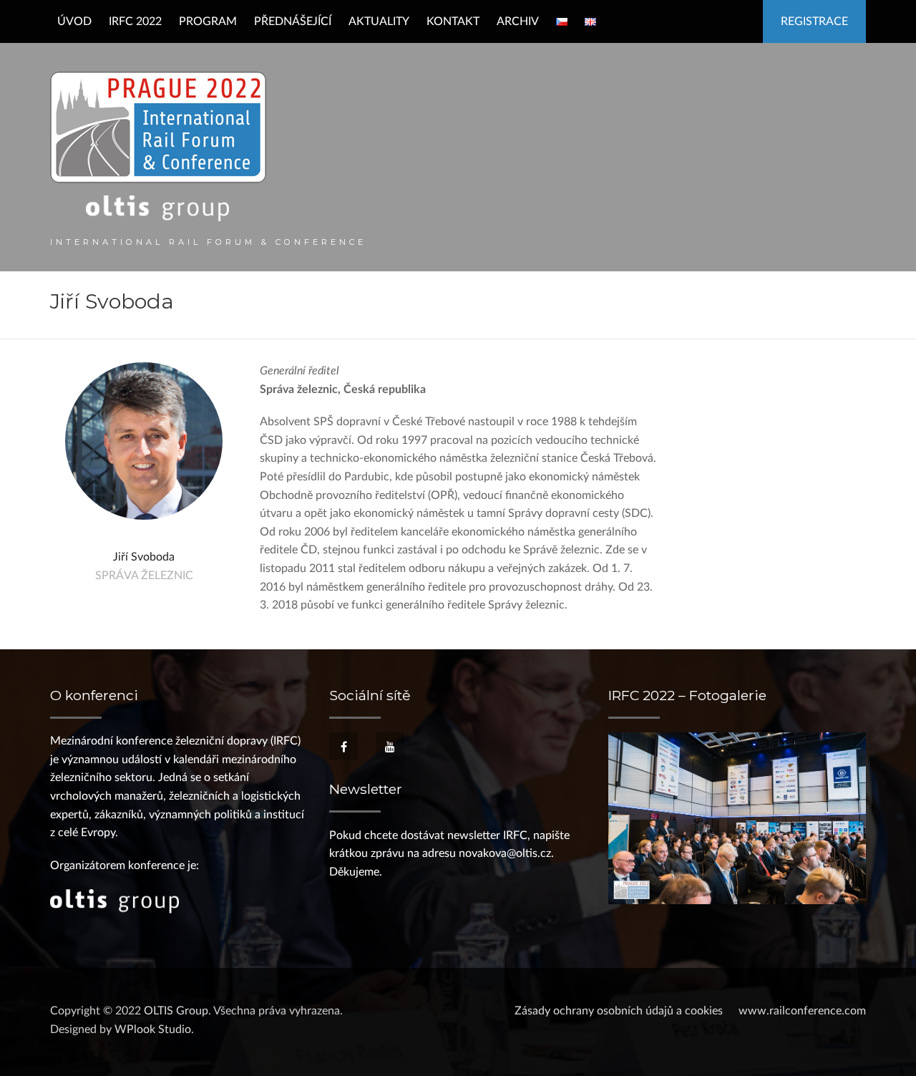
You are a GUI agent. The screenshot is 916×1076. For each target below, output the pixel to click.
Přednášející (292, 21)
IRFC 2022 (135, 21)
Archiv (518, 21)
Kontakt (453, 21)
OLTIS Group (176, 1011)
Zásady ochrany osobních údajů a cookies (619, 1011)
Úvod (74, 21)
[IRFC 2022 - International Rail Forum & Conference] (158, 146)
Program (208, 21)
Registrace (814, 21)
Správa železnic (144, 575)
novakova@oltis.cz (505, 853)
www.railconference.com (802, 1011)
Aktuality (379, 21)
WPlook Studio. (154, 1029)
